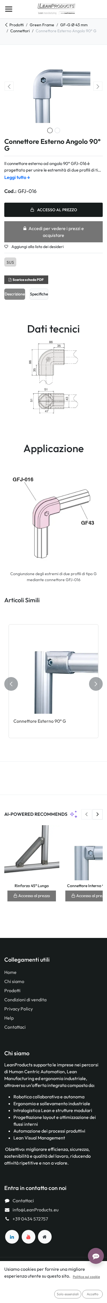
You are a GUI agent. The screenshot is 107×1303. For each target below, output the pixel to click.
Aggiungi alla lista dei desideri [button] (37, 247)
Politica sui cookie (86, 1276)
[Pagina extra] (45, 1237)
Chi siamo (14, 981)
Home (10, 972)
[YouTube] (28, 1237)
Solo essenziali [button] (68, 1294)
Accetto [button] (92, 1294)
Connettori (20, 30)
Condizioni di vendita (25, 999)
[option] (53, 683)
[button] (9, 86)
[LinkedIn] (12, 1237)
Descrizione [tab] (15, 294)
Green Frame (42, 24)
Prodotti (16, 24)
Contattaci (15, 1027)
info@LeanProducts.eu (35, 1210)
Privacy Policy (18, 1009)
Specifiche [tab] (39, 294)
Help (9, 1018)
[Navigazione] (8, 9)
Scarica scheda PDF (28, 279)
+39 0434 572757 (30, 1219)
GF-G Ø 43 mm (74, 24)
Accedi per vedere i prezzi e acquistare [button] (56, 231)
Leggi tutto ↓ (17, 177)
